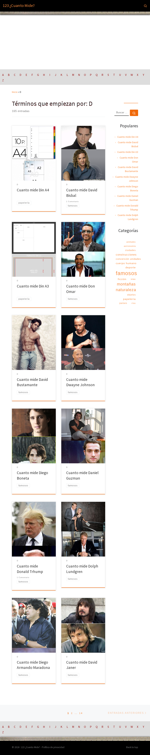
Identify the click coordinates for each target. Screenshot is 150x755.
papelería (129, 299)
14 (80, 713)
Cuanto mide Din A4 (33, 190)
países (123, 303)
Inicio (15, 92)
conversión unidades (128, 259)
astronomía (130, 246)
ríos (134, 303)
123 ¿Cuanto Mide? (30, 747)
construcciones (126, 254)
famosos (126, 273)
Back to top (132, 747)
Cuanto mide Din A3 (33, 286)
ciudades (130, 250)
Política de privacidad (53, 747)
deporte (130, 267)
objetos (131, 294)
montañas (126, 284)
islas (133, 279)
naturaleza (126, 289)
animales (131, 242)
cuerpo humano (126, 263)
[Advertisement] (75, 41)
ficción (122, 279)
